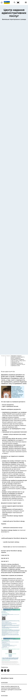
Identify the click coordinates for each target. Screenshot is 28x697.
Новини (8, 355)
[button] (18, 2)
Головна (3, 355)
